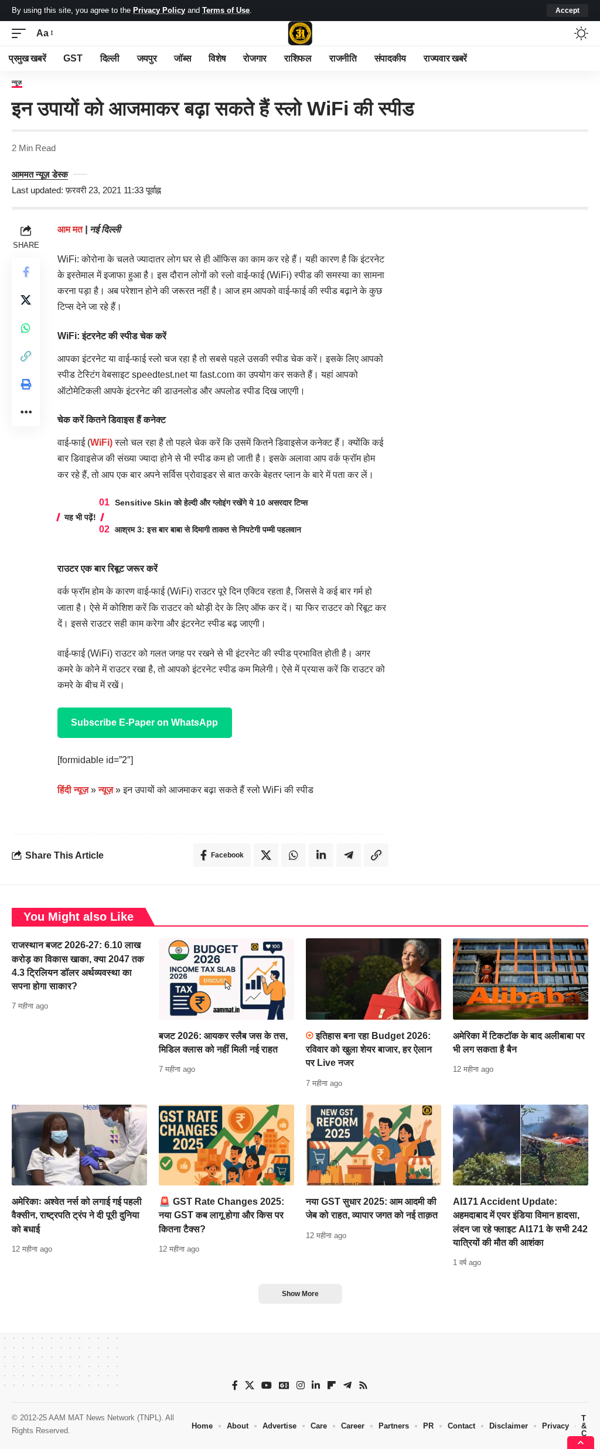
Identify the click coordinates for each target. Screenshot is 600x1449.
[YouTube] (266, 1385)
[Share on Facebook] (26, 272)
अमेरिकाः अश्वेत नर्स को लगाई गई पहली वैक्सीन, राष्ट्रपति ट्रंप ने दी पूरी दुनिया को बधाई (77, 1215)
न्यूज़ (17, 83)
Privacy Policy (159, 10)
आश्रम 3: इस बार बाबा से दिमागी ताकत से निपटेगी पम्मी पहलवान (208, 529)
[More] (26, 412)
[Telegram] (347, 1385)
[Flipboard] (331, 1385)
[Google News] (284, 1385)
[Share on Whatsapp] (26, 328)
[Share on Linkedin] (321, 855)
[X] (249, 1385)
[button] (567, 10)
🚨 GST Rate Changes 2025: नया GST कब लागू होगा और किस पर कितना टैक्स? (221, 1215)
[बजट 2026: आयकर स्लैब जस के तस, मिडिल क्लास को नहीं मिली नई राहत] (226, 979)
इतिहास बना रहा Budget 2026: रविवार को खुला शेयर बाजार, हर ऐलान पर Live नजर (369, 1049)
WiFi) (101, 442)
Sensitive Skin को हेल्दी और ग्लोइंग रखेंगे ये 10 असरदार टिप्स (211, 502)
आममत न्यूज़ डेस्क (40, 174)
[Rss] (363, 1385)
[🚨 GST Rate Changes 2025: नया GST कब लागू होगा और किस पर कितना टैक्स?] (226, 1145)
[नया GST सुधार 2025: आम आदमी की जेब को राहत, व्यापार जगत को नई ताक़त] (373, 1145)
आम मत (71, 229)
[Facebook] (235, 1385)
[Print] (26, 384)
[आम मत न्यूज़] (300, 33)
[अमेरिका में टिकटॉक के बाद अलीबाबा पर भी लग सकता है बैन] (520, 979)
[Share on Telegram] (348, 855)
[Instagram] (301, 1385)
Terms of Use (226, 10)
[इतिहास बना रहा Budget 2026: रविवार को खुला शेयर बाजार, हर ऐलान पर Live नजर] (373, 979)
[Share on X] (26, 300)
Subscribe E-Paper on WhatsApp (144, 722)
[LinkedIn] (316, 1385)
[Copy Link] (26, 356)
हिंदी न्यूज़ (72, 790)
